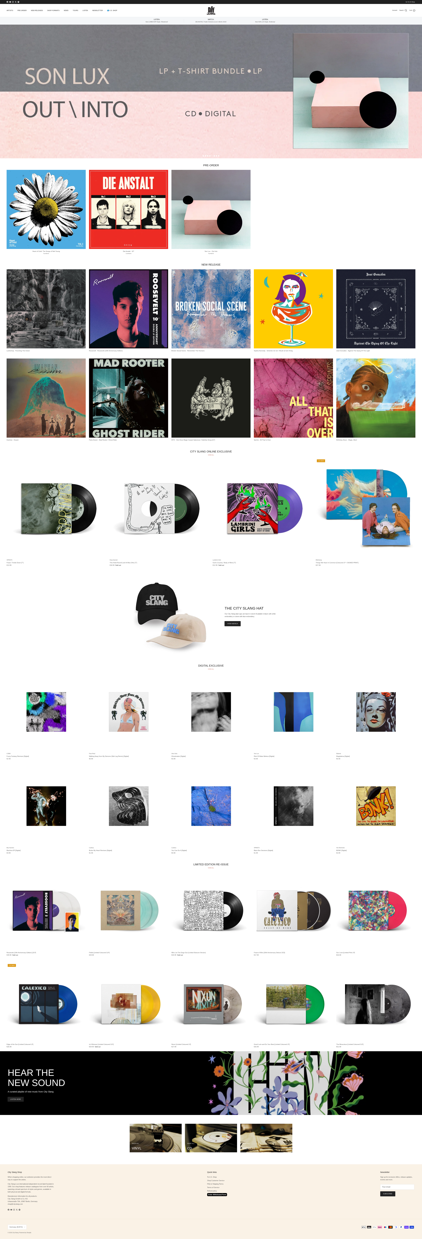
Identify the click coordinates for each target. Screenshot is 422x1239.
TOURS (75, 10)
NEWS (66, 10)
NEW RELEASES (37, 10)
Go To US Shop (410, 2)
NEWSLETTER (97, 10)
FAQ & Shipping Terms (215, 1184)
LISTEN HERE (15, 1099)
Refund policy (212, 1191)
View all (211, 455)
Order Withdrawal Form (217, 1194)
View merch (232, 623)
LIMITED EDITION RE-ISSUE (211, 864)
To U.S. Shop (212, 1177)
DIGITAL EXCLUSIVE (211, 665)
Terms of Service (213, 1187)
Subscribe (387, 1194)
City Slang (15, 1232)
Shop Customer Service (215, 1180)
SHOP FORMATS (53, 10)
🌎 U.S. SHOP (112, 10)
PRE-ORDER (22, 10)
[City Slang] (211, 10)
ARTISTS (10, 10)
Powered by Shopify (25, 1232)
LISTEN (85, 10)
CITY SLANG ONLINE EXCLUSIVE (211, 451)
